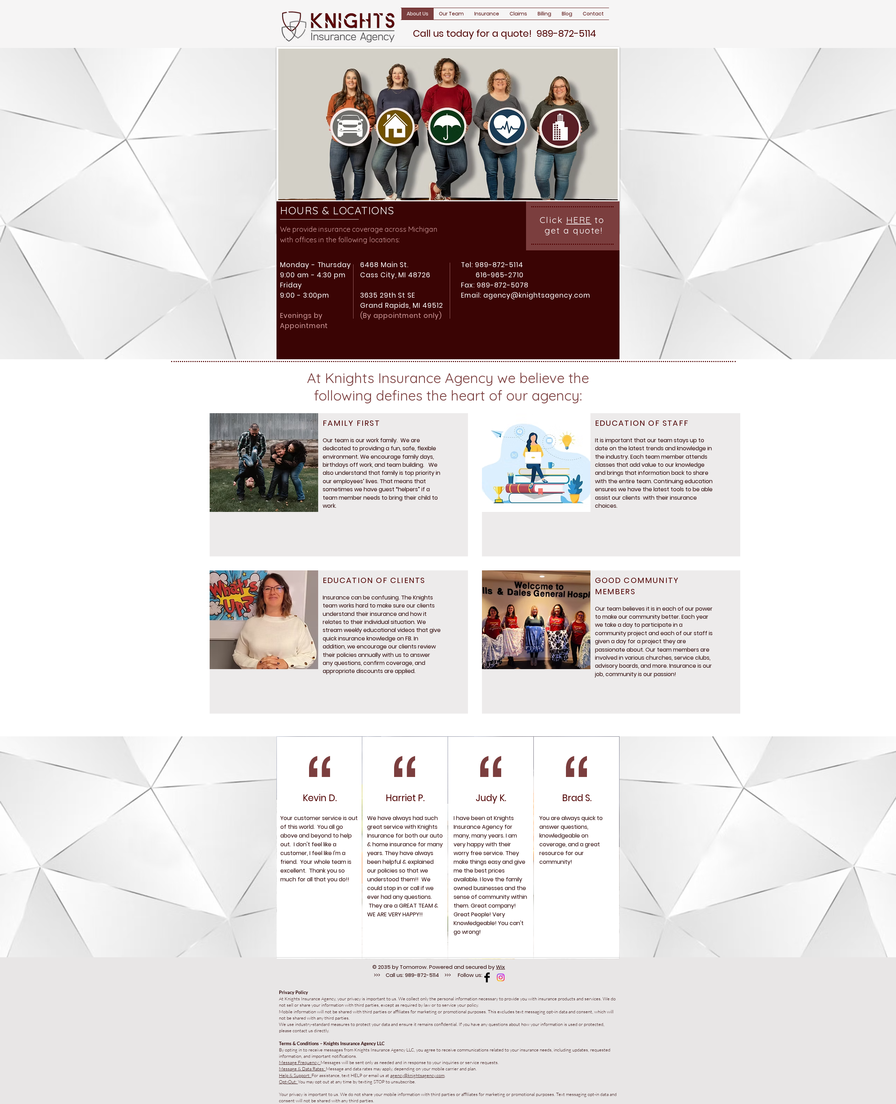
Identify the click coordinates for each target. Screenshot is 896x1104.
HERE (579, 219)
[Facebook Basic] (487, 977)
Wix (500, 967)
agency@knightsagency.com (536, 295)
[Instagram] (501, 977)
